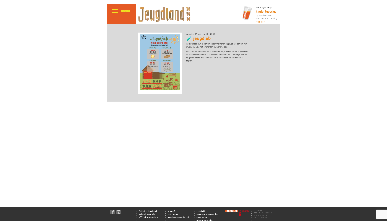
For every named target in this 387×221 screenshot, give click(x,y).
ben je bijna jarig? (266, 14)
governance (202, 217)
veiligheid (201, 211)
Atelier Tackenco (263, 213)
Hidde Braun (260, 217)
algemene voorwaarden (207, 214)
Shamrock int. (261, 215)
